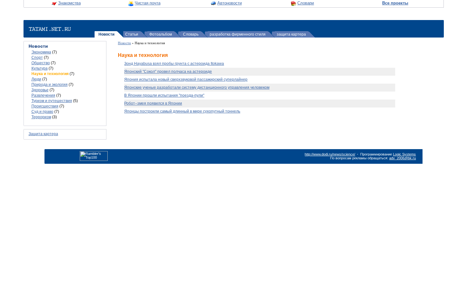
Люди (36, 79)
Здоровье (40, 90)
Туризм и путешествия (51, 101)
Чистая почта (147, 3)
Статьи (131, 34)
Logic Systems (404, 154)
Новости (106, 34)
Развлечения (43, 95)
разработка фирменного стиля (238, 34)
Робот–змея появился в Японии (153, 103)
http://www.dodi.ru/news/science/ (330, 154)
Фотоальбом (160, 34)
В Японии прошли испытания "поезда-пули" (164, 95)
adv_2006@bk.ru (402, 158)
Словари (305, 3)
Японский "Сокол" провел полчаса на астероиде (168, 71)
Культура (39, 68)
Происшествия (44, 106)
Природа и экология (49, 84)
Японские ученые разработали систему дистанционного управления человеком (196, 87)
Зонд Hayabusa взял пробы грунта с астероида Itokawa (174, 63)
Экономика (41, 52)
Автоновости (229, 3)
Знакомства (69, 3)
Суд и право (42, 111)
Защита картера (43, 134)
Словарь (191, 34)
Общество (40, 63)
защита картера (291, 34)
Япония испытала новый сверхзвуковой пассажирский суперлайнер (185, 79)
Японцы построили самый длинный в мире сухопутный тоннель (182, 111)
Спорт (37, 57)
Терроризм (41, 117)
